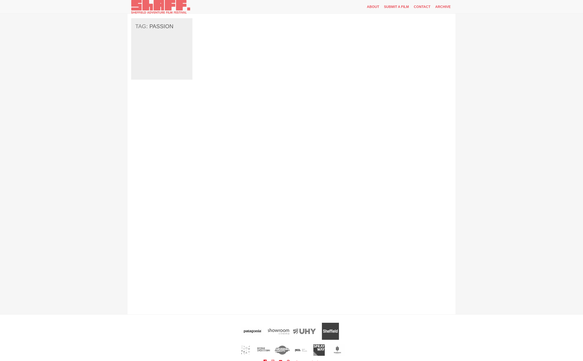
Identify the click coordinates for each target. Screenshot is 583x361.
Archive (443, 7)
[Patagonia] (252, 331)
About (373, 7)
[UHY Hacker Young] (304, 331)
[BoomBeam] (245, 350)
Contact (422, 7)
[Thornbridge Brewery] (337, 350)
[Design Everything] (264, 350)
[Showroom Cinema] (278, 331)
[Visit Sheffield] (330, 331)
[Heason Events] (282, 350)
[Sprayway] (319, 350)
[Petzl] (300, 350)
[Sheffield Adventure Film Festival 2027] (160, 7)
